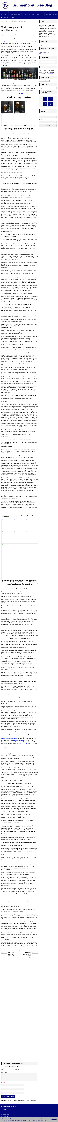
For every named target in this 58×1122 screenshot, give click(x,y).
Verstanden (53, 1119)
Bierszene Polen (5, 14)
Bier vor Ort (45, 12)
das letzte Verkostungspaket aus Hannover (14, 42)
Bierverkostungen (26, 34)
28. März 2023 (6, 34)
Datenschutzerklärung (44, 53)
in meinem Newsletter (22, 748)
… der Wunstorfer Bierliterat (17, 12)
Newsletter (48, 14)
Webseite (3, 1091)
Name (2, 1082)
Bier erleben (37, 12)
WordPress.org (4, 1116)
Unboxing (33, 34)
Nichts (55, 14)
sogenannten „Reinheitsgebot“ (8, 426)
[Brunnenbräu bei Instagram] (50, 99)
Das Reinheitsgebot (15, 14)
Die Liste (24, 14)
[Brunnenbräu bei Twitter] (45, 104)
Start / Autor (4, 12)
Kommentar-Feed (5, 1114)
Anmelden (3, 1109)
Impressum (53, 45)
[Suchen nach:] (48, 62)
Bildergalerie (20, 93)
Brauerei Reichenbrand (19, 740)
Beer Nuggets (14, 34)
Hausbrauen (32, 14)
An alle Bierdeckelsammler (7, 17)
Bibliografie (29, 12)
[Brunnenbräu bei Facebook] (45, 99)
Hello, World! (40, 14)
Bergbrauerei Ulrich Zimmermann (9, 738)
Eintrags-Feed (4, 1112)
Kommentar (4, 1072)
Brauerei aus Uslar (23, 743)
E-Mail (2, 1087)
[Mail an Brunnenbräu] (50, 104)
